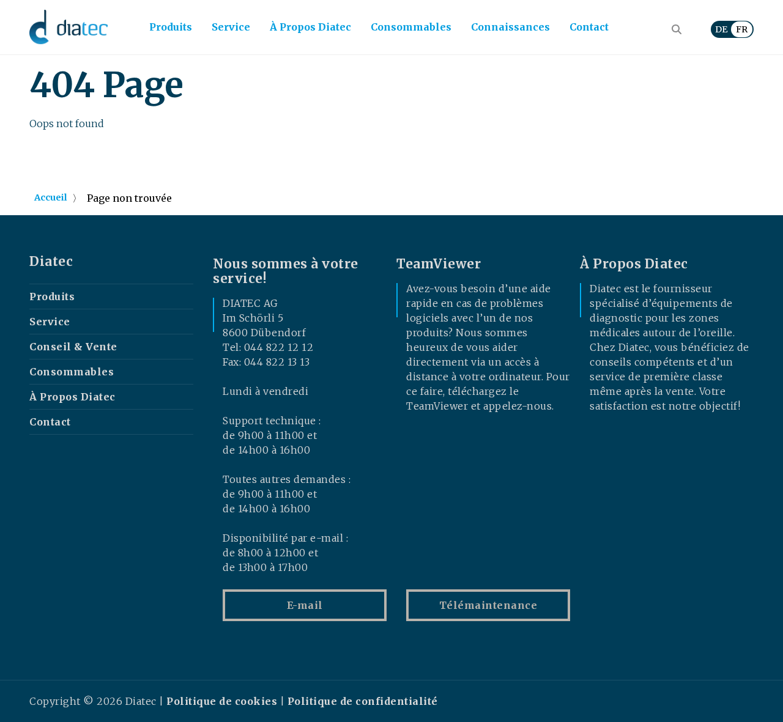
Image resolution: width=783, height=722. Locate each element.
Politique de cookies (221, 701)
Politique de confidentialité (363, 701)
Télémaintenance (488, 605)
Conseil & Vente (73, 347)
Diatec (51, 262)
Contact (589, 27)
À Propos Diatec (310, 27)
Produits (170, 27)
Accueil (50, 197)
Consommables (411, 27)
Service (231, 27)
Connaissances (510, 27)
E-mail (305, 605)
